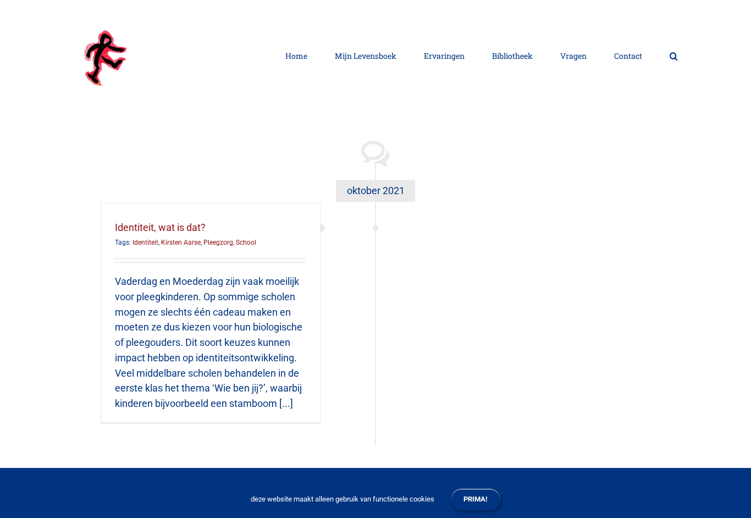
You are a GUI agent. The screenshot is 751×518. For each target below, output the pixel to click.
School (246, 242)
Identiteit (145, 242)
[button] (674, 55)
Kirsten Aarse (181, 242)
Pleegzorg (218, 242)
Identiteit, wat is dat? (160, 227)
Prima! (475, 499)
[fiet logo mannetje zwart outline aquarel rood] (109, 19)
